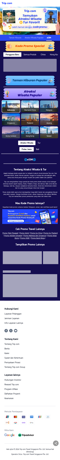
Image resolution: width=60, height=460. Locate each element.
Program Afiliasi (11, 389)
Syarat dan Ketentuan (13, 358)
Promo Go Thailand (51, 233)
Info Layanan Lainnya (13, 323)
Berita (6, 349)
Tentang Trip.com (11, 344)
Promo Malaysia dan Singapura (34, 236)
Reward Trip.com (11, 384)
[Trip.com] (7, 3)
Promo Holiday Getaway (13, 236)
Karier (6, 353)
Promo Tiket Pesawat (10, 233)
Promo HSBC (25, 238)
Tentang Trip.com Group (14, 367)
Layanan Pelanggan (12, 314)
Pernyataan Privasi (12, 362)
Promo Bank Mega (38, 238)
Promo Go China (36, 233)
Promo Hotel (24, 233)
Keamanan (9, 398)
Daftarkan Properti (12, 394)
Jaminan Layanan (11, 318)
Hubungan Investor (12, 380)
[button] (55, 3)
